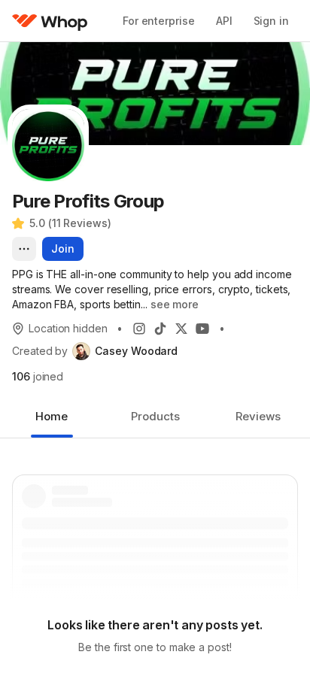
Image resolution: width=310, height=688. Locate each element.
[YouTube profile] (202, 328)
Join (62, 248)
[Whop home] (50, 21)
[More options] (24, 249)
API (224, 20)
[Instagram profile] (139, 328)
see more (174, 304)
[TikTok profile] (160, 328)
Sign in (271, 20)
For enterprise (159, 20)
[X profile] (181, 328)
